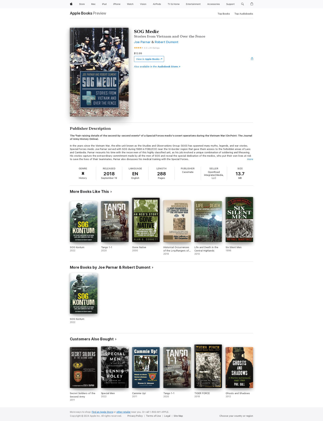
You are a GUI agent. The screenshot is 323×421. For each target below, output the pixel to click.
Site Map (178, 416)
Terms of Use (153, 416)
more (250, 159)
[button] (242, 4)
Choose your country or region (236, 416)
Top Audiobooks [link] (243, 13)
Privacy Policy (135, 416)
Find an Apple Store (102, 412)
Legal (167, 416)
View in (147, 59)
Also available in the (156, 66)
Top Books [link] (224, 13)
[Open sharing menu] (252, 59)
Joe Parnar (142, 42)
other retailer (123, 412)
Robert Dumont (166, 42)
